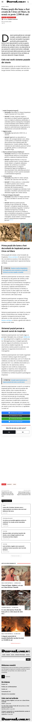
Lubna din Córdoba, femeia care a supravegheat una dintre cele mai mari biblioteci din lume (14, 509)
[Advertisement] (16, 724)
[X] (8, 26)
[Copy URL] (23, 26)
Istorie (7, 6)
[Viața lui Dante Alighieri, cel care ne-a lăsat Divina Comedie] (16, 576)
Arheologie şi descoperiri (8, 518)
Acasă (3, 6)
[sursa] (11, 219)
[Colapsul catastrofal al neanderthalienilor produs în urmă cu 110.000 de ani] (16, 626)
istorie (14, 484)
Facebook (8, 676)
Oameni (3, 703)
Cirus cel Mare (13, 257)
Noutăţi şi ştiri (5, 709)
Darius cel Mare (6, 320)
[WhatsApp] (13, 26)
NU (23, 432)
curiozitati (9, 484)
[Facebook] (3, 26)
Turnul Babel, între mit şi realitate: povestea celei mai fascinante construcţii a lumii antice (7, 494)
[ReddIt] (18, 26)
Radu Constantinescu (7, 583)
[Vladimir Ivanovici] (2, 19)
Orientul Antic (11, 17)
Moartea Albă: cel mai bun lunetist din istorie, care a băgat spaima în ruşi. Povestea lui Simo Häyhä (14, 535)
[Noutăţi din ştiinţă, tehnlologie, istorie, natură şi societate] (16, 2)
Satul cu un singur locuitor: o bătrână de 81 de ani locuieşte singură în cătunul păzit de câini (24, 493)
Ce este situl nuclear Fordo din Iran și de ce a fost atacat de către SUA (12, 612)
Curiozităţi (5, 531)
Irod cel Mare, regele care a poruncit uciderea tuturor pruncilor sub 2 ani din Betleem (14, 548)
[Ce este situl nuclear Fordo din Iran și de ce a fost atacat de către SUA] (16, 600)
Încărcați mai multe (15, 555)
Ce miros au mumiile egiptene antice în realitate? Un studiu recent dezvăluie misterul (14, 522)
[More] (28, 26)
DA (9, 432)
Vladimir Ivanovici (13, 19)
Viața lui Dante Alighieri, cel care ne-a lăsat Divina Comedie (12, 586)
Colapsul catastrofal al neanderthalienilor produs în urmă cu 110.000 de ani (12, 638)
